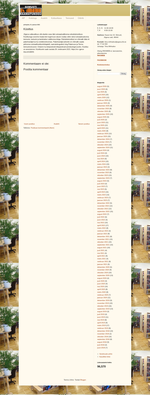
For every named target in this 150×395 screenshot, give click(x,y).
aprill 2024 (101, 161)
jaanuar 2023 (102, 200)
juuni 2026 (101, 89)
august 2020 (102, 278)
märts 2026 (101, 97)
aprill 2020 (101, 289)
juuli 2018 (100, 345)
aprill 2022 (101, 225)
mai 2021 (100, 253)
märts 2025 (101, 131)
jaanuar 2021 (102, 264)
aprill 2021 (101, 256)
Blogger (83, 380)
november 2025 (103, 108)
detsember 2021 (103, 236)
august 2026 (102, 86)
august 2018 (102, 342)
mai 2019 (100, 320)
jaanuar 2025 (102, 136)
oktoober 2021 (102, 242)
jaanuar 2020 (102, 297)
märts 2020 (101, 292)
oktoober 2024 (102, 145)
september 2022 (103, 211)
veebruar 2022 (102, 231)
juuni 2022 (101, 220)
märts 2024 (101, 164)
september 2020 (103, 275)
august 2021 (102, 247)
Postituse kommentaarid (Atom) (42, 128)
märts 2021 (101, 259)
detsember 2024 (103, 139)
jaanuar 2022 (102, 234)
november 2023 (103, 172)
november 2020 (103, 270)
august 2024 (102, 150)
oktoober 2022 (102, 209)
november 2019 (103, 303)
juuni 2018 (101, 348)
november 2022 (103, 206)
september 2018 (103, 339)
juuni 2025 (101, 122)
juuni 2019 (101, 317)
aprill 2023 (101, 192)
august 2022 (102, 214)
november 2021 (103, 239)
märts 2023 (101, 195)
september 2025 (103, 114)
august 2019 (102, 311)
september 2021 (103, 245)
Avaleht (44, 18)
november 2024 (103, 142)
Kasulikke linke (104, 357)
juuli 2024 (100, 153)
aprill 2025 (101, 128)
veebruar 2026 (102, 100)
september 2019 (103, 309)
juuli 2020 (100, 281)
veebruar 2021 (102, 261)
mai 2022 (100, 222)
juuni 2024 (101, 156)
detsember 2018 (103, 331)
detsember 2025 (103, 106)
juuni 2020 (101, 284)
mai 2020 (100, 286)
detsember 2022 (103, 203)
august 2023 (102, 181)
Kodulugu (33, 18)
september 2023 (103, 178)
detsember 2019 (103, 300)
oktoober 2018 (102, 337)
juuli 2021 (100, 250)
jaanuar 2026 (102, 103)
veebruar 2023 (102, 197)
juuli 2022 (100, 217)
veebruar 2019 (102, 328)
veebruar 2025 (102, 133)
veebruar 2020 (102, 295)
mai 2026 (100, 92)
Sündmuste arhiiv (105, 354)
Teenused (70, 18)
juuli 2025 (100, 120)
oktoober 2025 (102, 111)
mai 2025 (100, 125)
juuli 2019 (100, 314)
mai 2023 (100, 189)
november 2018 (103, 334)
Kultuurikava (56, 18)
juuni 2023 (101, 186)
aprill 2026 (101, 95)
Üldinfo (81, 18)
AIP (23, 18)
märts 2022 (101, 228)
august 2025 (102, 117)
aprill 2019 (101, 323)
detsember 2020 (103, 267)
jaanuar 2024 (102, 167)
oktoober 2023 (102, 175)
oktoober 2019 (102, 306)
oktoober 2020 (102, 272)
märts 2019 (101, 325)
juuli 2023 (100, 184)
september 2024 (103, 147)
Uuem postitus (29, 124)
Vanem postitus (84, 124)
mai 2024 (100, 159)
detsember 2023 (103, 170)
